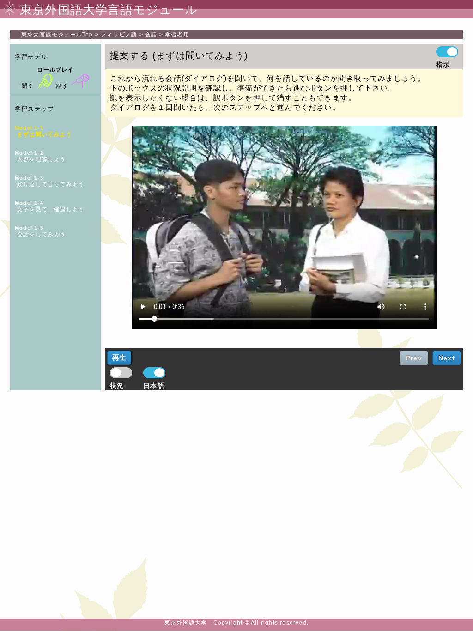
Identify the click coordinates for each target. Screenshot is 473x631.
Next (446, 358)
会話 (151, 34)
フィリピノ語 (119, 34)
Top (57, 34)
